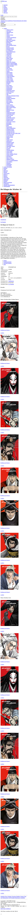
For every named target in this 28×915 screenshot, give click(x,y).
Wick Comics (9, 157)
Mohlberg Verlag (10, 110)
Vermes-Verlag (9, 155)
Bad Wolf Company (10, 40)
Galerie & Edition (10, 76)
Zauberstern (9, 164)
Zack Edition (9, 161)
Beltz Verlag (9, 44)
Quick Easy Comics (10, 121)
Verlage (5, 11)
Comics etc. (9, 55)
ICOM (7, 84)
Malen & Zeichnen (7, 182)
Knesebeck (8, 97)
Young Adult (6, 178)
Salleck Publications (10, 128)
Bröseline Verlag (10, 49)
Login (2, 15)
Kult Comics (9, 101)
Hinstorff (8, 82)
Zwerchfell (8, 165)
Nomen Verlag (9, 115)
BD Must (8, 42)
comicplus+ (9, 54)
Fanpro (8, 71)
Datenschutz (5, 897)
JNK (7, 94)
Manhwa (5, 174)
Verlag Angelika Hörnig (11, 154)
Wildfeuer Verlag (10, 159)
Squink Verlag (9, 139)
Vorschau (5, 8)
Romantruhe (9, 126)
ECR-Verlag (9, 59)
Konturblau (8, 99)
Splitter (8, 138)
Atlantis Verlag (9, 35)
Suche (2, 16)
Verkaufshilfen (6, 186)
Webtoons (5, 177)
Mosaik (8, 111)
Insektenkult (9, 89)
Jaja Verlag (8, 93)
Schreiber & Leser (10, 132)
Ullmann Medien (10, 150)
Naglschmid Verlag (10, 112)
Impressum (17, 897)
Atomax (8, 36)
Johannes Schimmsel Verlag (12, 95)
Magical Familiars (10, 106)
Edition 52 (8, 60)
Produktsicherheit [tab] (7, 262)
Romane (5, 168)
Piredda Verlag (9, 120)
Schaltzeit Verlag (10, 129)
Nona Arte (8, 116)
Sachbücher (6, 183)
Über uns (5, 12)
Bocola (8, 46)
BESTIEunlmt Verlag (11, 45)
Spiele (4, 169)
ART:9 (7, 33)
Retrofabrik (8, 124)
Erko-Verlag (9, 68)
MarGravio (8, 108)
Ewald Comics (9, 69)
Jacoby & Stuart (10, 91)
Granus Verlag (9, 79)
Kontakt (13, 897)
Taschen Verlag (9, 143)
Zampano (8, 163)
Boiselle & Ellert (10, 47)
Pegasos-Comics (10, 119)
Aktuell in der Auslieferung (7, 20)
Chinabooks (9, 53)
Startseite (5, 5)
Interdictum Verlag (10, 90)
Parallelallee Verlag (10, 117)
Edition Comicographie (11, 63)
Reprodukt (8, 123)
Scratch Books (9, 135)
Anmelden (22, 897)
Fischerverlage (9, 75)
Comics (5, 28)
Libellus (8, 103)
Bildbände (5, 179)
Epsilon (8, 67)
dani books (8, 57)
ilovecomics (9, 85)
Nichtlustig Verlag (10, 113)
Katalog (5, 7)
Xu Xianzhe (3, 222)
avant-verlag (9, 38)
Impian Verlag (9, 86)
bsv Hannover (9, 50)
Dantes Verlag (9, 58)
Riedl (7, 125)
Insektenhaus (9, 88)
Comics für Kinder (7, 167)
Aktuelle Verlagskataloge (9, 185)
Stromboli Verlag (10, 142)
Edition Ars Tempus (10, 62)
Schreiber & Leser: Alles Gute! (13, 133)
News (4, 6)
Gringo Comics (9, 80)
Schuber (5, 181)
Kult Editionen (9, 102)
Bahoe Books (9, 41)
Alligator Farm (9, 32)
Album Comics (9, 29)
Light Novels (6, 173)
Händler (5, 10)
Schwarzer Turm (10, 134)
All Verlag (8, 31)
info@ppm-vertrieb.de (6, 908)
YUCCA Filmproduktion (12, 160)
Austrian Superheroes (11, 37)
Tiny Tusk (8, 147)
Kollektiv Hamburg (10, 98)
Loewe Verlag (9, 104)
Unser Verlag (9, 151)
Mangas (5, 172)
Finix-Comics (9, 73)
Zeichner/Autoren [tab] (7, 263)
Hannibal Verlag (10, 81)
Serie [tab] (4, 264)
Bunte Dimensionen (10, 51)
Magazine (5, 170)
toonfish (8, 148)
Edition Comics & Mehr (11, 64)
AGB (9, 897)
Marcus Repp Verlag (11, 107)
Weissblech (8, 156)
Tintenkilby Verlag (10, 146)
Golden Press (9, 77)
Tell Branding (9, 145)
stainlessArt (9, 141)
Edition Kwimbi (10, 66)
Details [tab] (5, 260)
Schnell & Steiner (10, 130)
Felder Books (9, 72)
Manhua (5, 176)
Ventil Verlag (9, 152)
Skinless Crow (9, 137)
